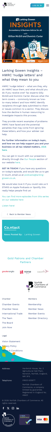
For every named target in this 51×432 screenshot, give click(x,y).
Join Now (7, 327)
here (17, 162)
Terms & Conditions (12, 350)
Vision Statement (11, 341)
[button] (47, 5)
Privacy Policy (9, 346)
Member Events (36, 313)
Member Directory (38, 318)
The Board (7, 323)
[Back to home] (9, 5)
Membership (34, 304)
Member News (35, 309)
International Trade (12, 313)
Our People (30, 159)
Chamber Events (10, 304)
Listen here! (8, 205)
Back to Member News (20, 214)
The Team (7, 318)
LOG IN (35, 5)
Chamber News (10, 309)
